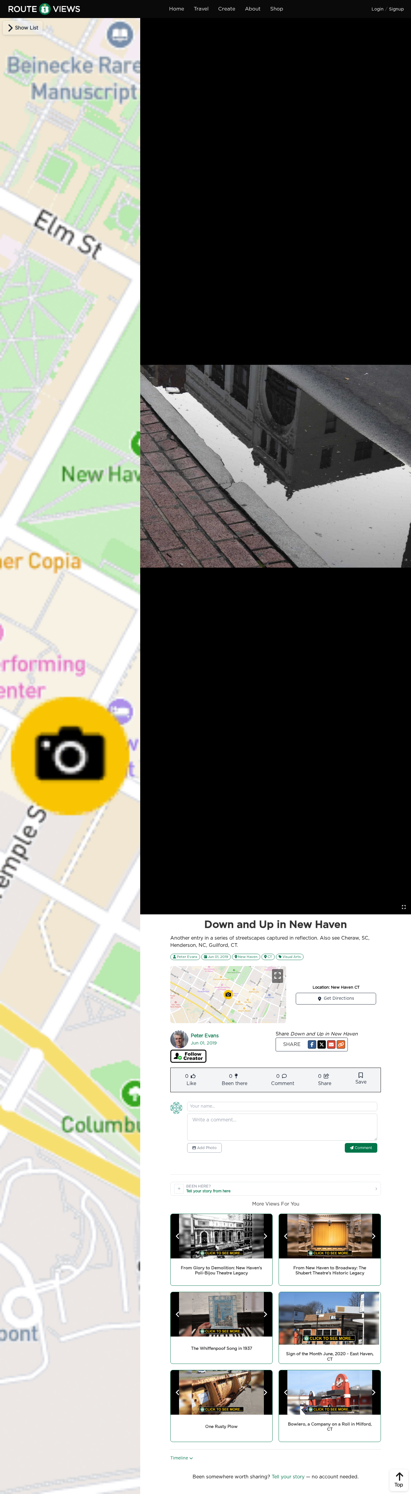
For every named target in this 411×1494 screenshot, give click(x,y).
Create (226, 8)
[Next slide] (265, 1236)
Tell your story (288, 1476)
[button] (312, 1044)
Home (176, 8)
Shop (276, 8)
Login (378, 9)
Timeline (179, 1458)
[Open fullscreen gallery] (404, 907)
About (253, 8)
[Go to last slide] (177, 1236)
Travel (201, 8)
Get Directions (339, 998)
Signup (396, 9)
